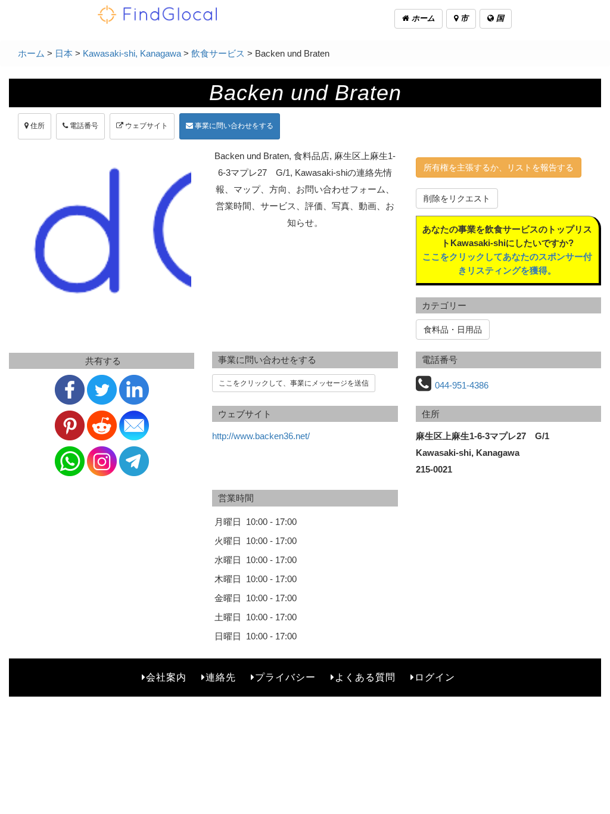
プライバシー (285, 677)
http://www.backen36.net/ (261, 436)
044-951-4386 (461, 385)
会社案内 (166, 677)
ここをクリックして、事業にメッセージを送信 (294, 383)
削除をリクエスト (457, 198)
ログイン (435, 677)
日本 (64, 53)
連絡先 (221, 677)
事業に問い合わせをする (233, 126)
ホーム (422, 18)
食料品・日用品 (453, 329)
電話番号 (83, 126)
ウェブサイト (145, 126)
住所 (37, 126)
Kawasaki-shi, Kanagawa (132, 53)
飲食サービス (218, 53)
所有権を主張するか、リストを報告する (499, 167)
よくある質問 (365, 677)
